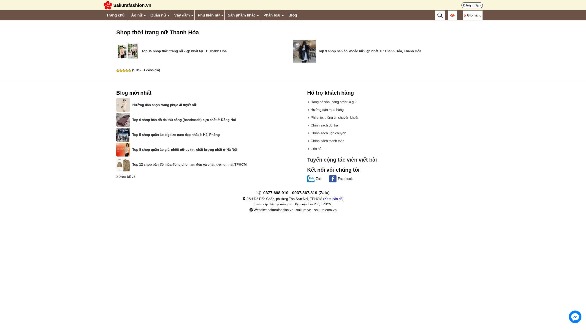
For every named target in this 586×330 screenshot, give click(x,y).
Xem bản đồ (333, 199)
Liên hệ (316, 149)
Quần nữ (158, 15)
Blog (292, 15)
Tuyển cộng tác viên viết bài (342, 160)
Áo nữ (136, 15)
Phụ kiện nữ (209, 15)
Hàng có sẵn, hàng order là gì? (333, 102)
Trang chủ (115, 15)
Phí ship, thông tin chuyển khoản (335, 117)
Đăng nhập (471, 5)
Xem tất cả (127, 176)
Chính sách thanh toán (327, 141)
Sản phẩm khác (241, 15)
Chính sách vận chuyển (328, 133)
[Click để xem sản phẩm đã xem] (452, 15)
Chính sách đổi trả (324, 125)
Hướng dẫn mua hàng (327, 110)
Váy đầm (182, 15)
